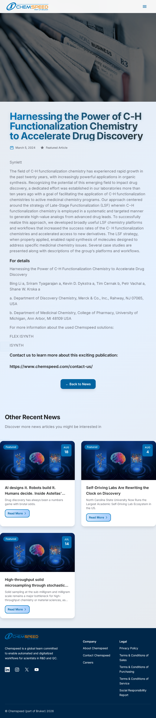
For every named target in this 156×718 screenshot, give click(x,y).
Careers (88, 662)
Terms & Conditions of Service (133, 681)
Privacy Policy (128, 648)
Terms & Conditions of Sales (133, 658)
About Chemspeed (95, 648)
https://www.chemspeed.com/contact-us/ (51, 366)
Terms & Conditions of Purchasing (133, 669)
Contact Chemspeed (96, 655)
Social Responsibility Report (132, 693)
